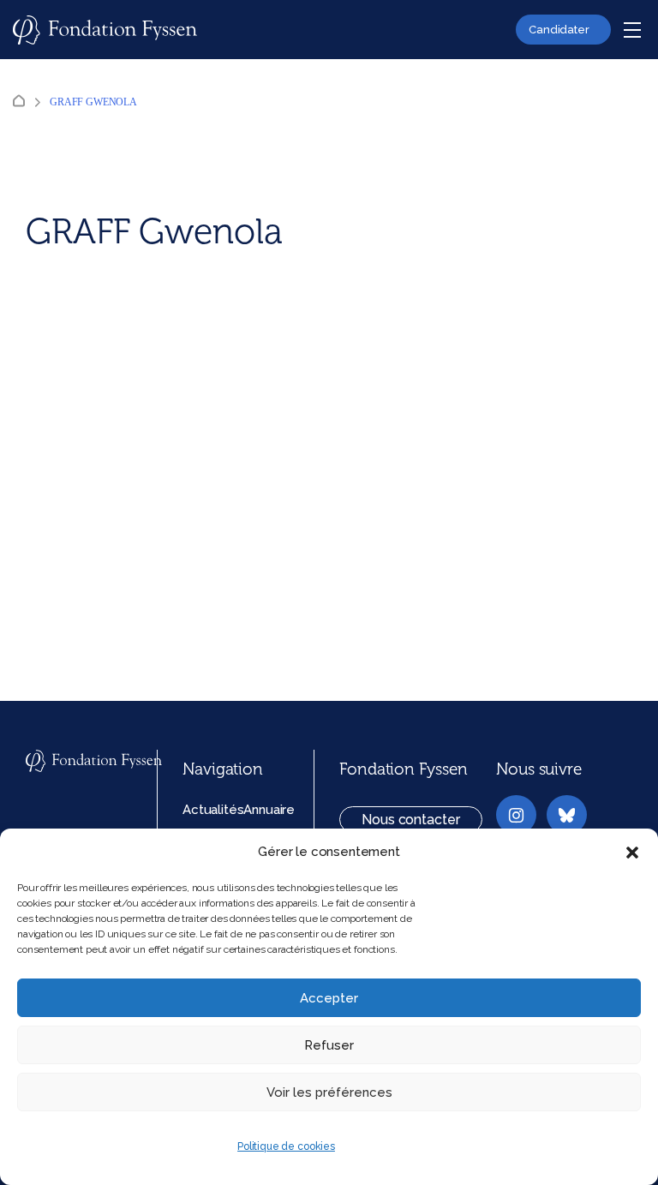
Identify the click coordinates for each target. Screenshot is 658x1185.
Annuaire (269, 809)
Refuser (329, 1045)
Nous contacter (411, 819)
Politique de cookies (286, 1146)
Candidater (559, 29)
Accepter (329, 998)
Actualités (212, 809)
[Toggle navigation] (632, 30)
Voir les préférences (329, 1092)
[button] (632, 852)
